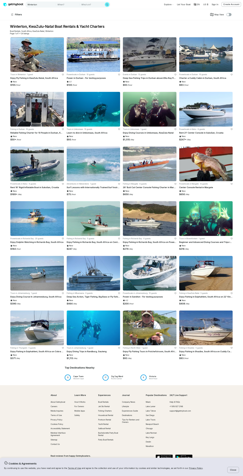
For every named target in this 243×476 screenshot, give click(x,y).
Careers (54, 406)
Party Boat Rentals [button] (105, 440)
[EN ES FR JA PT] (197, 4)
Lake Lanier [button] (150, 406)
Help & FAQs (175, 402)
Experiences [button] (104, 395)
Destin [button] (148, 442)
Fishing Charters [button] (105, 411)
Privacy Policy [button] (196, 468)
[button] (183, 4)
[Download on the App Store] (164, 457)
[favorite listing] (63, 75)
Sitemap (54, 440)
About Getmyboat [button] (58, 402)
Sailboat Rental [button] (104, 428)
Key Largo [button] (150, 437)
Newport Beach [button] (152, 424)
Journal (126, 395)
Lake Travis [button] (150, 420)
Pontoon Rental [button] (104, 420)
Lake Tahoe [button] (151, 411)
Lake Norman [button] (151, 433)
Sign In (215, 4)
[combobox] (41, 4)
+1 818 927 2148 (176, 406)
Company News (128, 402)
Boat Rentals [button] (103, 402)
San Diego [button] (150, 415)
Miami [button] (148, 402)
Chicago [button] (149, 428)
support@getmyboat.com (180, 411)
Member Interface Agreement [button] (58, 434)
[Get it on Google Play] (183, 457)
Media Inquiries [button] (57, 411)
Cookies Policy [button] (57, 424)
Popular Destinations (156, 395)
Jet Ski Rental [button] (104, 406)
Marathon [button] (150, 446)
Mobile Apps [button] (79, 411)
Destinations (127, 415)
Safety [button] (77, 415)
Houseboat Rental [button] (105, 415)
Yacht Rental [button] (103, 424)
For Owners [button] (79, 406)
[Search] (107, 4)
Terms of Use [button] (74, 468)
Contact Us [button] (55, 444)
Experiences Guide (130, 411)
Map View (219, 14)
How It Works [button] (79, 402)
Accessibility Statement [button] (60, 428)
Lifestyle (125, 406)
